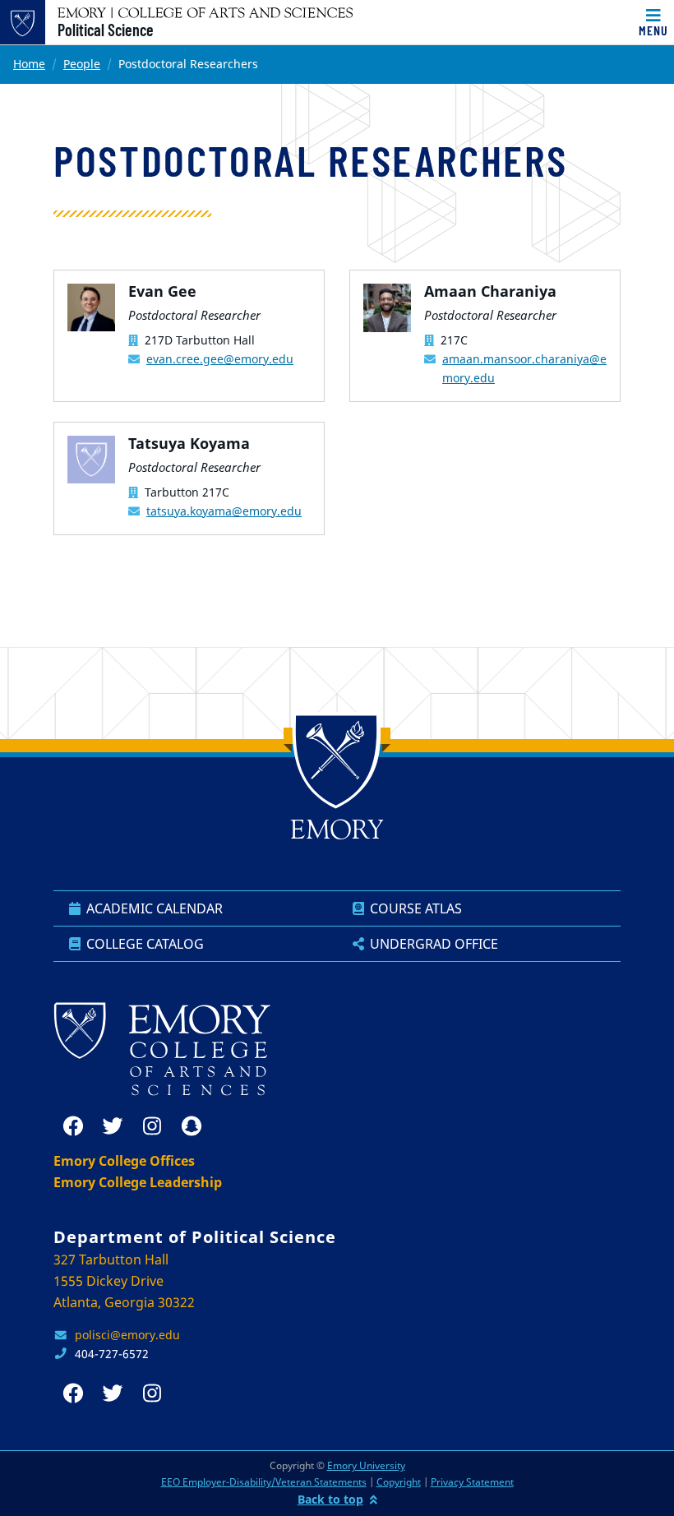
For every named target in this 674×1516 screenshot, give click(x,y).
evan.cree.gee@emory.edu (219, 359)
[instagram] (152, 1126)
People (81, 64)
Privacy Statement (472, 1482)
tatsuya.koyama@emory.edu (224, 511)
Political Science (106, 29)
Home (29, 64)
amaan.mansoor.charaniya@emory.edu (524, 368)
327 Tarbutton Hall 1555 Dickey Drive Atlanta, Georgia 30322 (124, 1280)
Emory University (366, 1465)
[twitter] (112, 1126)
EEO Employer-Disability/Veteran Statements (264, 1482)
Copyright (398, 1482)
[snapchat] (191, 1126)
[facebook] (73, 1126)
